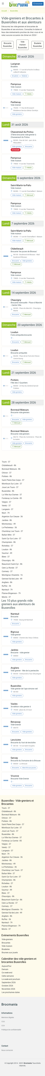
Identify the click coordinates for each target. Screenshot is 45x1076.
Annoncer (38, 4)
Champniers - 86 (9, 542)
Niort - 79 (5, 513)
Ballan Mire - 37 (8, 535)
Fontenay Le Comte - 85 (12, 498)
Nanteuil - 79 (7, 590)
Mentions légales (7, 1017)
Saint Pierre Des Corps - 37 (13, 480)
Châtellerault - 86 (9, 465)
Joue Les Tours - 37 (10, 487)
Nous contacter (7, 1050)
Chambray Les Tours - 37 (12, 531)
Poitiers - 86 (7, 476)
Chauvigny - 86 (8, 560)
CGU (3, 1021)
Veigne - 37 (6, 502)
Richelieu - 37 (7, 546)
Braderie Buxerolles (37, 44)
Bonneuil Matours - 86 (11, 469)
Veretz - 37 (6, 505)
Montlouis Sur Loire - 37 (12, 484)
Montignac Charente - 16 (12, 575)
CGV (3, 1025)
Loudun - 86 (7, 549)
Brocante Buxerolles (7, 44)
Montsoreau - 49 (9, 524)
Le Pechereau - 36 (9, 527)
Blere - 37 (6, 557)
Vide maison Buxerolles (22, 45)
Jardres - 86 (7, 520)
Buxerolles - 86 (8, 491)
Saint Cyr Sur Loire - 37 (11, 538)
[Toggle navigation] (2, 3)
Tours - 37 (6, 462)
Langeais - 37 (7, 509)
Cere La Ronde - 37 (10, 568)
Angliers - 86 (7, 582)
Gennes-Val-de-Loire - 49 (12, 579)
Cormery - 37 (7, 571)
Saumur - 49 (7, 553)
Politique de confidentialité (11, 1030)
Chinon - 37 (6, 473)
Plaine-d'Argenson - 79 (11, 593)
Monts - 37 (6, 597)
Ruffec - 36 (6, 586)
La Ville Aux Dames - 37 (12, 494)
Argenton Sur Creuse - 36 (12, 516)
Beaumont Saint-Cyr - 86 (12, 564)
